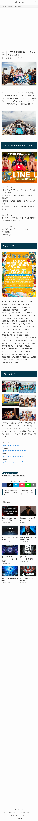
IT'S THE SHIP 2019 (18, 476)
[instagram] (18, 809)
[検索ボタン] (35, 2)
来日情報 (23, 812)
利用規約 (12, 815)
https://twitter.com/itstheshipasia (12, 456)
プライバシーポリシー (22, 815)
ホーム (6, 812)
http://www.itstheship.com (10, 445)
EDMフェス (7, 473)
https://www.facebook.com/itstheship (14, 451)
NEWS (10, 812)
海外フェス (15, 473)
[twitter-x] (15, 809)
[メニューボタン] (2, 2)
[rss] (22, 809)
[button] (4, 485)
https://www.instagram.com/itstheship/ (14, 462)
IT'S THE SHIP (8, 476)
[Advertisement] (19, 28)
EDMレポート (30, 812)
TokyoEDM (19, 2)
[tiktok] (20, 809)
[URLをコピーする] (33, 485)
